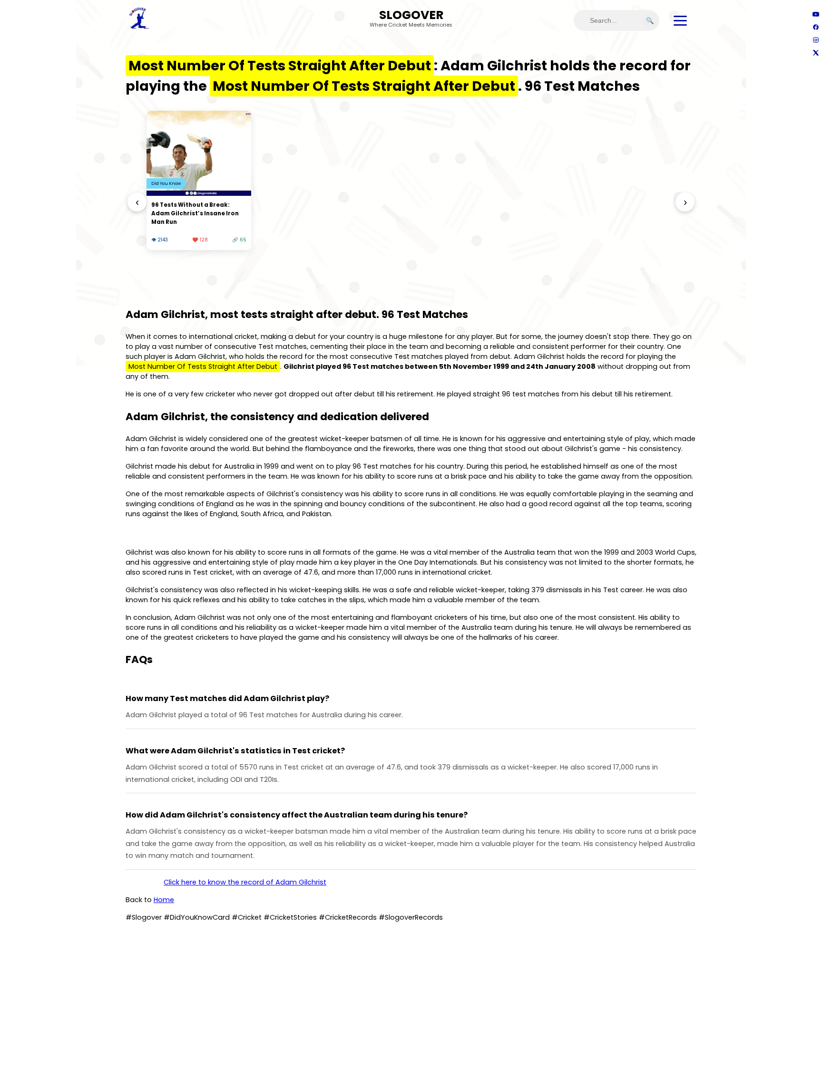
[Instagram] (815, 39)
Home (164, 899)
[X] (815, 52)
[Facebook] (815, 26)
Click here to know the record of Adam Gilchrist (245, 882)
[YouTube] (815, 14)
